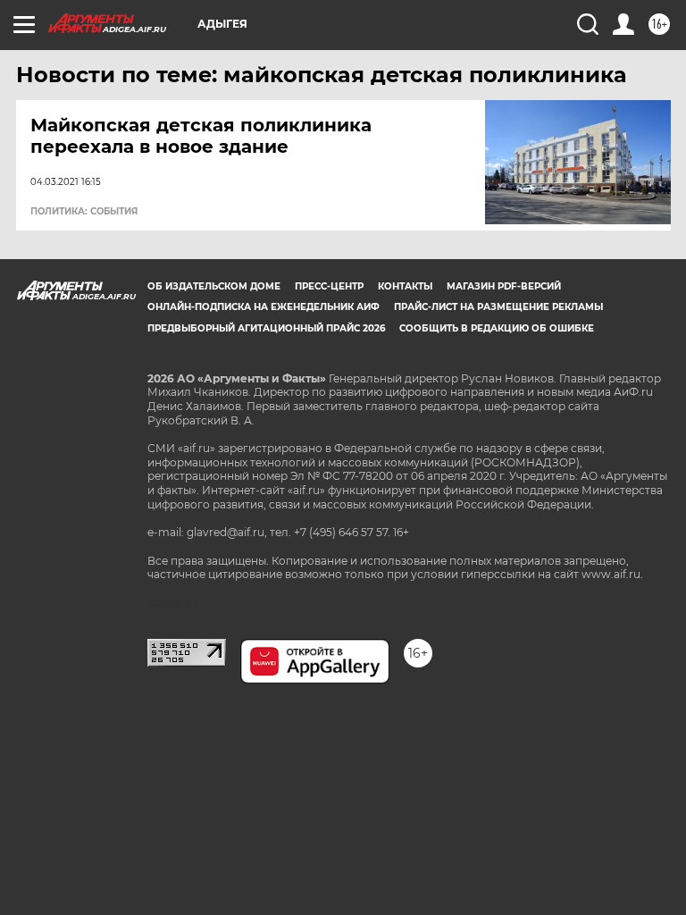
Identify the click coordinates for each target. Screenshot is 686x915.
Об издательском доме (213, 286)
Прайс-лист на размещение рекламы (498, 307)
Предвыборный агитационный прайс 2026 (266, 328)
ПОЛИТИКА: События (84, 211)
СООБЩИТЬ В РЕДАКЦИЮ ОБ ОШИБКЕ (496, 328)
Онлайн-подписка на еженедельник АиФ (263, 307)
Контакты (405, 286)
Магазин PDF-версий (504, 286)
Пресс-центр (329, 286)
